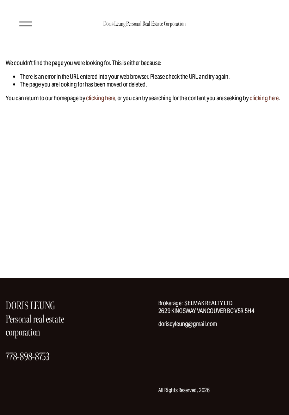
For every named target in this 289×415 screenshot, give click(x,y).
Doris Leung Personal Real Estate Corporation (144, 23)
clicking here (100, 98)
